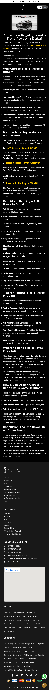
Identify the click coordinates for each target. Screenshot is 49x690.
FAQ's (6, 501)
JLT (17, 662)
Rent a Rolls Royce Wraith (22, 183)
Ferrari (7, 613)
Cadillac (35, 620)
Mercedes (32, 616)
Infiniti (42, 628)
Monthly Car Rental (12, 534)
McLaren (28, 624)
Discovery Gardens (12, 655)
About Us (8, 480)
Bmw (26, 620)
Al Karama (31, 659)
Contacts (8, 486)
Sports (7, 516)
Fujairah (40, 644)
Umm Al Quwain (26, 644)
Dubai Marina (31, 670)
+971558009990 (14, 546)
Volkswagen (9, 631)
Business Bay (27, 662)
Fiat (19, 628)
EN (40, 7)
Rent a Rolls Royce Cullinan (23, 162)
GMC (38, 624)
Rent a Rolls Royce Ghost (21, 147)
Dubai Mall (27, 666)
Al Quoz (7, 659)
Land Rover (9, 620)
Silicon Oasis (29, 651)
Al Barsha (8, 662)
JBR (30, 647)
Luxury (7, 513)
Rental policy (10, 495)
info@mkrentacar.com (17, 555)
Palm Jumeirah (19, 647)
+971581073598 (14, 549)
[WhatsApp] (44, 676)
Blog (6, 483)
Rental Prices (10, 489)
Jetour (27, 628)
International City (11, 666)
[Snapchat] (36, 675)
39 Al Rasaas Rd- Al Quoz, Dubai (22, 558)
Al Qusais (39, 655)
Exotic (6, 525)
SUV (5, 519)
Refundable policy (12, 498)
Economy (8, 522)
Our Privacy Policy (12, 492)
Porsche (21, 616)
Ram (35, 628)
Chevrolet (8, 624)
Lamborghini (18, 613)
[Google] (27, 675)
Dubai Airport (10, 644)
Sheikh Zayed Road (12, 651)
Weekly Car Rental (12, 531)
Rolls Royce (9, 616)
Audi (19, 620)
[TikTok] (31, 675)
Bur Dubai (19, 659)
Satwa (6, 647)
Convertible (9, 528)
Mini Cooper (9, 628)
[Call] (44, 685)
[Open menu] (3, 7)
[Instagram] (22, 675)
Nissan (19, 624)
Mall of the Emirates (13, 670)
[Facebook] (12, 675)
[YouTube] (17, 675)
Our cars (8, 477)
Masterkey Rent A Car (12, 361)
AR (45, 7)
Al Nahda (28, 655)
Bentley (30, 613)
